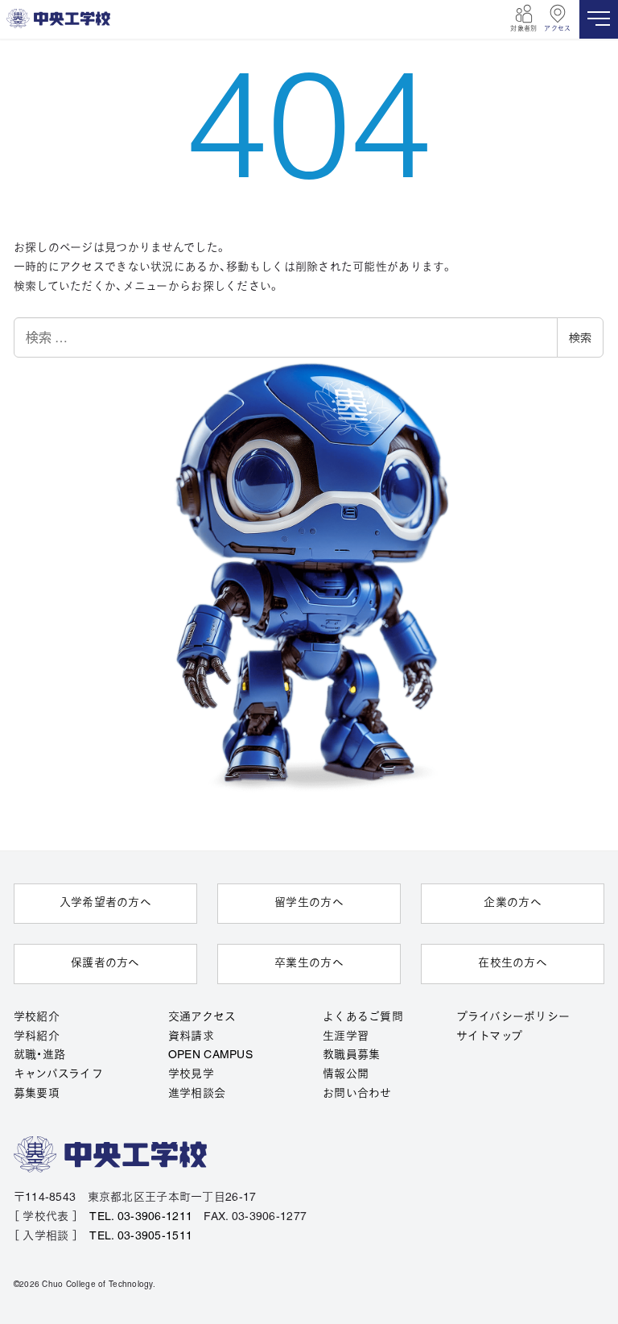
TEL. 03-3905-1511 (140, 1236)
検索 (580, 337)
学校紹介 (37, 1017)
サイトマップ (489, 1037)
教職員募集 (351, 1055)
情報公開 (346, 1075)
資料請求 (191, 1037)
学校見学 (191, 1075)
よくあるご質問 (363, 1017)
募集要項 (37, 1094)
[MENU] (598, 19)
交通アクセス (202, 1017)
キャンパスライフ (58, 1075)
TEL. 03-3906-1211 (140, 1217)
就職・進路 (39, 1055)
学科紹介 (37, 1037)
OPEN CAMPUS (210, 1055)
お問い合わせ (357, 1094)
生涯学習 (346, 1037)
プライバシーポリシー (513, 1017)
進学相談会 (196, 1094)
